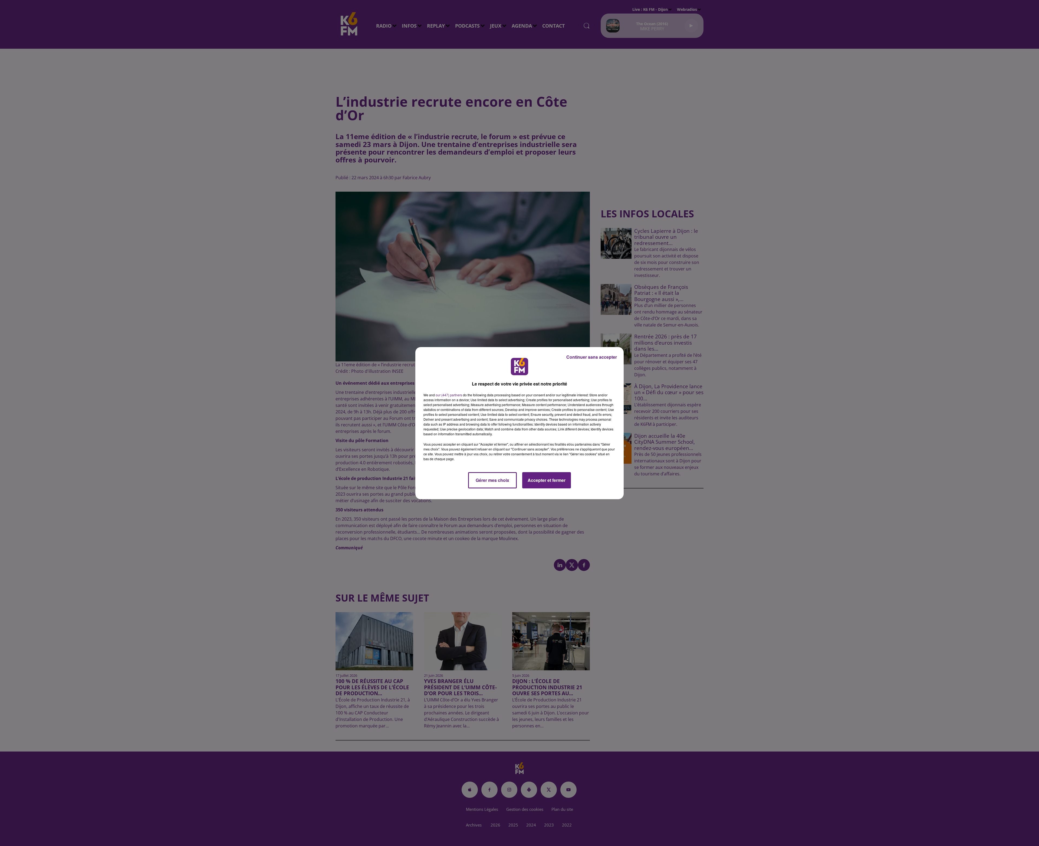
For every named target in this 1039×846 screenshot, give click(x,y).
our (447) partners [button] (449, 395)
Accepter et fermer (546, 480)
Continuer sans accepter (591, 357)
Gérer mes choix (492, 480)
